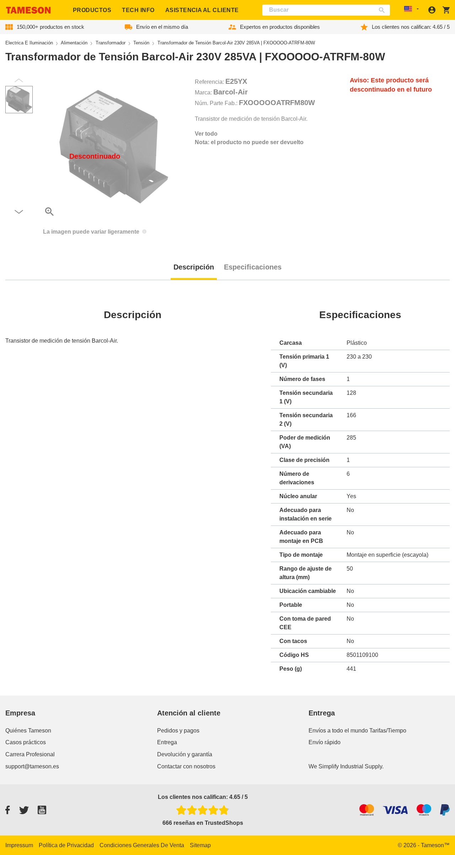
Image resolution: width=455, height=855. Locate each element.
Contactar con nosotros (186, 766)
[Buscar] (383, 10)
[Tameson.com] (28, 10)
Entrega (167, 742)
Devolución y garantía (184, 754)
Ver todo (206, 134)
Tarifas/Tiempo (387, 731)
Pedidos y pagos (178, 731)
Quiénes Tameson (28, 731)
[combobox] (326, 10)
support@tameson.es (32, 766)
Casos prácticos (25, 742)
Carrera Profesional (30, 754)
